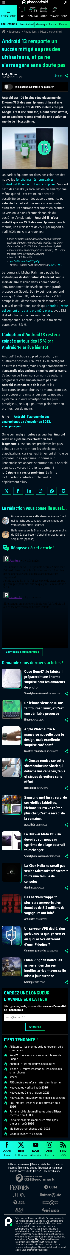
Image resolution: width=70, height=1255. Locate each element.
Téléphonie (8, 16)
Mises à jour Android (46, 24)
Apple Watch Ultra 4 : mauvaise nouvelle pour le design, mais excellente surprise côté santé (44, 737)
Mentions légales (28, 1167)
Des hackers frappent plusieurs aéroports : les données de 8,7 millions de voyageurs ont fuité (44, 905)
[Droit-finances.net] (19, 1202)
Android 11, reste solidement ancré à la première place (35, 308)
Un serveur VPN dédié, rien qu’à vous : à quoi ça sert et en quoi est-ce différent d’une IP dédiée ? (44, 936)
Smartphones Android (36, 693)
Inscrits (49, 1153)
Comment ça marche (35, 950)
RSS (63, 1153)
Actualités (29, 825)
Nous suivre (63, 491)
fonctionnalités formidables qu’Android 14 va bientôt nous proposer (29, 182)
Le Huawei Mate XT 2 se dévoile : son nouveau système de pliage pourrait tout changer (44, 842)
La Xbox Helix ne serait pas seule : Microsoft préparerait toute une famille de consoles (46, 873)
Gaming (33, 16)
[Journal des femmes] (19, 1187)
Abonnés (35, 1153)
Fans (7, 1153)
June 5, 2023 (55, 265)
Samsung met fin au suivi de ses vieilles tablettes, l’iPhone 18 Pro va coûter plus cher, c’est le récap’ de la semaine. (45, 807)
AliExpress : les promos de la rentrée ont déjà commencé (36, 1048)
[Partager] (66, 75)
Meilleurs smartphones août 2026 (30, 1129)
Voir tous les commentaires (22, 651)
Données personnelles (50, 1167)
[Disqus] (35, 601)
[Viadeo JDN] (19, 1210)
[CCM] (50, 1187)
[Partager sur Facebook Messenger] (41, 491)
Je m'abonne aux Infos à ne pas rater (34, 87)
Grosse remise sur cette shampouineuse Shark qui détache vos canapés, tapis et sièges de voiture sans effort (44, 771)
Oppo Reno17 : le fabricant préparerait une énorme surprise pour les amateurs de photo (44, 679)
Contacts (58, 1164)
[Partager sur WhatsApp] (52, 491)
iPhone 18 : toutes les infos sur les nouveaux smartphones (36, 1070)
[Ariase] (50, 1210)
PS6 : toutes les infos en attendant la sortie (35, 1082)
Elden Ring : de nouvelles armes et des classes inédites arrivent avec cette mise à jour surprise (45, 968)
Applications (30, 32)
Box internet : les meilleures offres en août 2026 (35, 1104)
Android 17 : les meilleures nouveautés (32, 1064)
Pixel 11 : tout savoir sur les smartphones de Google (35, 1057)
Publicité (12, 1167)
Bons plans (30, 788)
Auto (43, 16)
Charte (13, 1171)
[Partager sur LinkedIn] (29, 491)
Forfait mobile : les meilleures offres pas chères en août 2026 (34, 1121)
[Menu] (3, 2)
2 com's (59, 76)
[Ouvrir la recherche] (65, 2)
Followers (21, 1153)
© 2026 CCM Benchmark (47, 1171)
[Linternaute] (50, 1195)
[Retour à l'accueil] (35, 2)
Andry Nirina (9, 74)
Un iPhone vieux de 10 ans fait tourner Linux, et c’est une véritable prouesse (44, 708)
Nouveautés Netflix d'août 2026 (29, 1087)
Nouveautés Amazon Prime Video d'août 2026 (37, 1098)
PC (22, 16)
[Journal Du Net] (19, 1195)
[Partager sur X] (6, 491)
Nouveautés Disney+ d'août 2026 (29, 1093)
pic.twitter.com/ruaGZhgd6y (24, 261)
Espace (54, 16)
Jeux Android (27, 24)
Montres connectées (35, 751)
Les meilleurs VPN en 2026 (26, 1134)
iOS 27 (13, 1077)
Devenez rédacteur (41, 1164)
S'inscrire (35, 1026)
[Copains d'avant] (50, 1202)
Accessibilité (25, 1171)
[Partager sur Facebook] (18, 491)
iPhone (28, 720)
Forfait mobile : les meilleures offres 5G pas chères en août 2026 (36, 1113)
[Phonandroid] (8, 1222)
